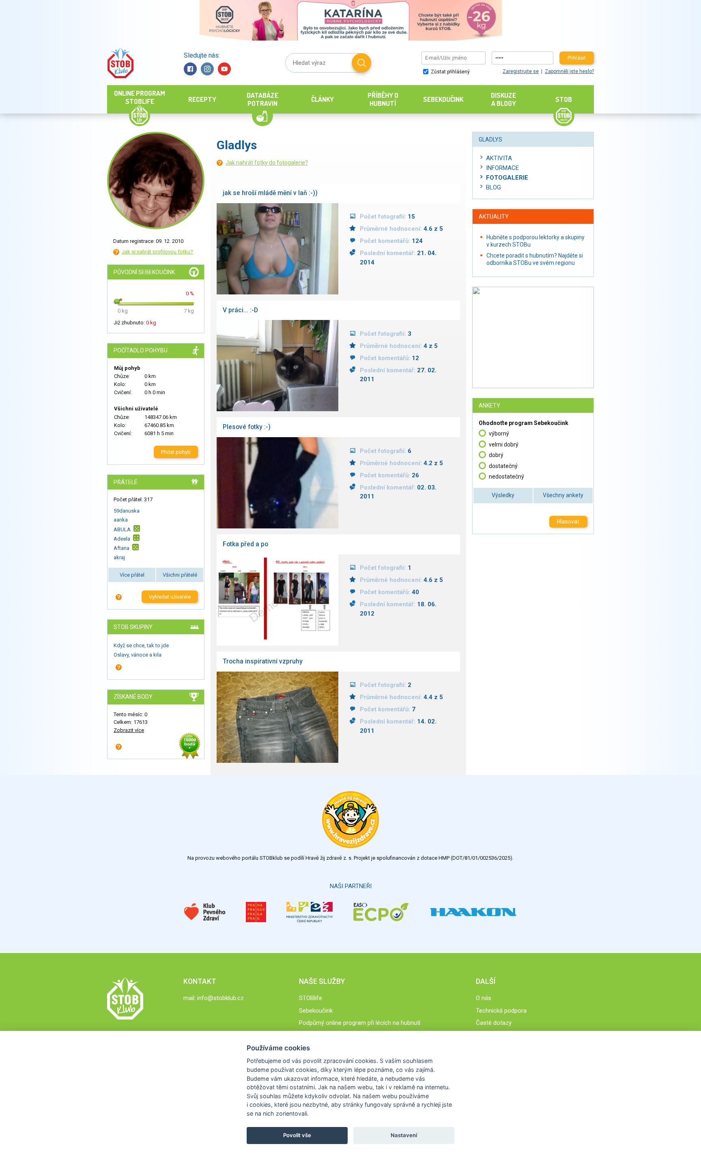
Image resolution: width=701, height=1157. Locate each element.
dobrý (496, 455)
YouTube (224, 68)
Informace (502, 168)
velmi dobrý (503, 444)
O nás (483, 998)
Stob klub (120, 63)
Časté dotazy (494, 1022)
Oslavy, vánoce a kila (137, 655)
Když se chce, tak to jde (141, 645)
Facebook (190, 68)
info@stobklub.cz (220, 998)
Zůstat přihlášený (450, 72)
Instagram (207, 68)
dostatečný (503, 466)
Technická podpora (501, 1010)
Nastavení (404, 1135)
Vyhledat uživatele (170, 597)
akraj (119, 557)
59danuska (127, 511)
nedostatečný (506, 476)
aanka (121, 520)
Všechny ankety (563, 495)
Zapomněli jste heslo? (569, 71)
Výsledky (503, 495)
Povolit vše (297, 1135)
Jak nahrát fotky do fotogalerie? (267, 162)
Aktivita (499, 158)
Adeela (122, 539)
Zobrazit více (129, 730)
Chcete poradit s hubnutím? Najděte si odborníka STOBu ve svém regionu (534, 259)
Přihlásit (577, 58)
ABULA (122, 529)
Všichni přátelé (180, 575)
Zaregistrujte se (521, 71)
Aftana (121, 548)
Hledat (361, 63)
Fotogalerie (507, 177)
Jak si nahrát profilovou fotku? (157, 252)
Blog (493, 187)
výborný (499, 433)
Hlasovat (568, 521)
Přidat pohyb (176, 452)
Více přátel (132, 575)
